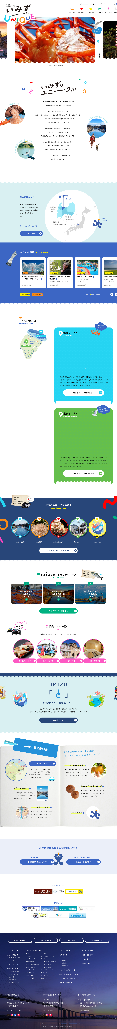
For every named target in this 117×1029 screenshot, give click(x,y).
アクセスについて (42, 764)
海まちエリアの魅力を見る (83, 392)
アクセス (11, 960)
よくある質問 (86, 950)
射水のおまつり (45, 959)
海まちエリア (29, 953)
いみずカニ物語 (30, 975)
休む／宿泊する (97, 940)
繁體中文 (85, 963)
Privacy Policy (64, 1023)
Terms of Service (73, 1023)
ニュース (64, 957)
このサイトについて (66, 978)
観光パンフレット (84, 4)
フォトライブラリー (66, 970)
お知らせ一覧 (36, 294)
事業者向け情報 (64, 982)
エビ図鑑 (31, 972)
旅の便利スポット (14, 982)
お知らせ (62, 955)
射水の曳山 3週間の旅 (50, 961)
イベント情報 (91, 12)
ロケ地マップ (44, 972)
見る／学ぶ (71, 940)
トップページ (11, 950)
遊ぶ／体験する (46, 940)
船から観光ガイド (30, 961)
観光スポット (108, 12)
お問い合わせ (93, 4)
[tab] (86, 294)
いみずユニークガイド (31, 950)
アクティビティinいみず (47, 956)
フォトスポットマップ (47, 970)
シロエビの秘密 (30, 978)
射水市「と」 (58, 720)
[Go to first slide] (98, 41)
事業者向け (65, 966)
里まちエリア (44, 953)
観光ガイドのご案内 (83, 862)
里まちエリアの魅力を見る (83, 473)
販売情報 (64, 963)
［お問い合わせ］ (84, 1010)
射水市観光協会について (37, 862)
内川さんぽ (32, 959)
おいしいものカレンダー (32, 967)
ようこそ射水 (72, 12)
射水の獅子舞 (47, 964)
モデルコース (99, 12)
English (84, 959)
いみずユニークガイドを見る (58, 550)
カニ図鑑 (31, 970)
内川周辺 (28, 956)
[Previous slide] (19, 41)
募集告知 (64, 960)
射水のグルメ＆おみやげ (32, 964)
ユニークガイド (81, 12)
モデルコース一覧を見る (58, 611)
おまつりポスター (49, 967)
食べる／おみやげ (20, 940)
